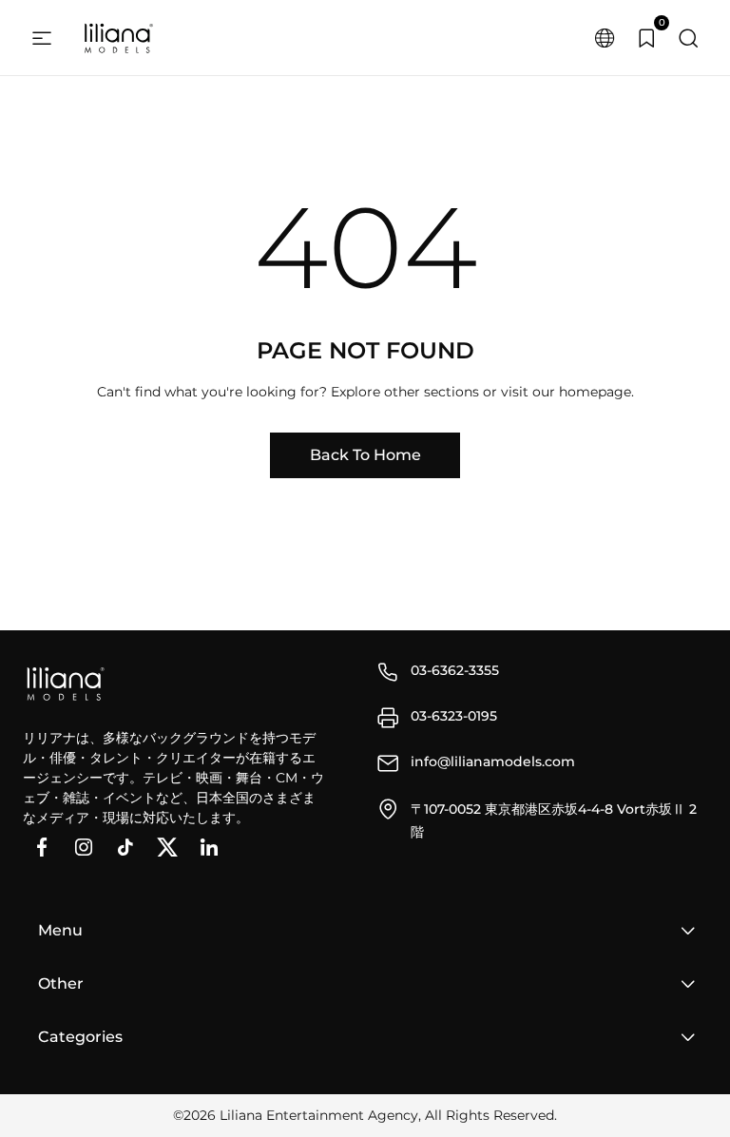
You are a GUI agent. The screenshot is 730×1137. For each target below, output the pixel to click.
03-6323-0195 (454, 715)
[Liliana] (118, 38)
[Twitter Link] (167, 847)
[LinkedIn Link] (209, 847)
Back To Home (365, 455)
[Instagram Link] (84, 847)
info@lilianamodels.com (493, 761)
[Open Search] (688, 38)
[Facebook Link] (42, 847)
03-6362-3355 (455, 670)
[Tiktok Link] (125, 847)
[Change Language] (605, 38)
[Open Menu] (42, 38)
